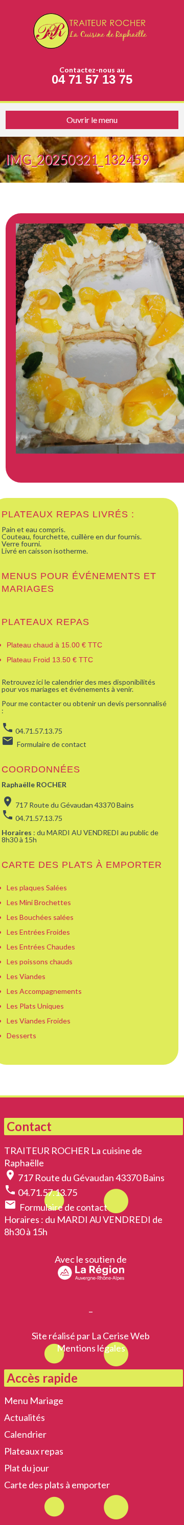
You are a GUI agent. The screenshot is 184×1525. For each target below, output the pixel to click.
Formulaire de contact (63, 1207)
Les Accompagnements (45, 991)
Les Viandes (26, 976)
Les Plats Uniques (35, 1006)
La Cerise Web (120, 1335)
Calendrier (25, 1434)
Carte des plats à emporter (57, 1484)
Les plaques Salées (37, 887)
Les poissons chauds (40, 961)
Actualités (24, 1417)
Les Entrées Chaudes (41, 946)
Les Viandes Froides (39, 1020)
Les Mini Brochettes (39, 902)
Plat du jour (26, 1467)
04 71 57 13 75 (92, 79)
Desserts (21, 1035)
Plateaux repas (45, 622)
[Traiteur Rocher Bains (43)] (92, 33)
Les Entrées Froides (38, 932)
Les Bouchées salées (40, 917)
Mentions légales (91, 1348)
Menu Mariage (33, 1400)
